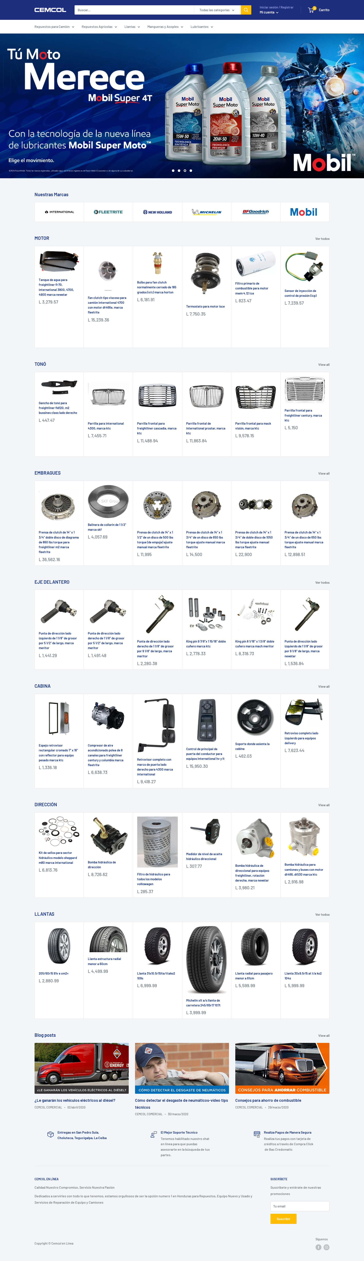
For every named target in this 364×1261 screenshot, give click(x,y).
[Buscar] (246, 10)
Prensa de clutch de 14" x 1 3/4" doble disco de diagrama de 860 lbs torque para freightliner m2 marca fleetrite (59, 541)
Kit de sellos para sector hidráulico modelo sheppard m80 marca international (58, 857)
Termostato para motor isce (205, 306)
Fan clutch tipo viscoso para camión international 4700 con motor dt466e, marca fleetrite (107, 304)
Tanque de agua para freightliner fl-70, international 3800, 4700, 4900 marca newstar (56, 286)
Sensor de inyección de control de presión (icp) (301, 292)
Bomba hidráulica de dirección (102, 864)
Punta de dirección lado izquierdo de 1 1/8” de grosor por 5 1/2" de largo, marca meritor (58, 640)
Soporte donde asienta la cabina (252, 745)
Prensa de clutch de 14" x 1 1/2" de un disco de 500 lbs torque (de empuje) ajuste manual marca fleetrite (155, 539)
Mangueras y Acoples (163, 26)
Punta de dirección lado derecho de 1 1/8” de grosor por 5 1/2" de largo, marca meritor (106, 640)
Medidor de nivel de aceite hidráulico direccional (204, 856)
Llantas (129, 26)
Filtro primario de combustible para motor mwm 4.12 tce (251, 288)
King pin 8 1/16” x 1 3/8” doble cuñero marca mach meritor (254, 643)
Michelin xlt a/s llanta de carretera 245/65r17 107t (203, 1002)
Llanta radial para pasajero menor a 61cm (254, 975)
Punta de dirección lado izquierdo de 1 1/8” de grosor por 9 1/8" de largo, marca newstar (304, 648)
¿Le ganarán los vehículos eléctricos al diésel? (75, 1099)
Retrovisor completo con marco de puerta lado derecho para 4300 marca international (155, 766)
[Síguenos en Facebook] (318, 1247)
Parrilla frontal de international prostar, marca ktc (205, 428)
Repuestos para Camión (52, 26)
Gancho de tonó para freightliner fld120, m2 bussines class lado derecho (58, 407)
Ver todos (322, 238)
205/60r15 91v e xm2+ (53, 973)
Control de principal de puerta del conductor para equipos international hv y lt (205, 753)
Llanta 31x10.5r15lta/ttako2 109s (156, 975)
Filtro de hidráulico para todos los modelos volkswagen (153, 879)
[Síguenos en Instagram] (326, 1247)
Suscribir (283, 1218)
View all (324, 364)
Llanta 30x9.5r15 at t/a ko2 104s (303, 975)
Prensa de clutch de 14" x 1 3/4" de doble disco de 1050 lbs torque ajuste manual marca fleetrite (254, 539)
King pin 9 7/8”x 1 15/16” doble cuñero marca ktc (206, 643)
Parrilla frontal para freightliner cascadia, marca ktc (157, 428)
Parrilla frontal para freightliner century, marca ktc (303, 415)
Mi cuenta (267, 12)
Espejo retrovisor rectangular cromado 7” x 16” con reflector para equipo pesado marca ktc (58, 752)
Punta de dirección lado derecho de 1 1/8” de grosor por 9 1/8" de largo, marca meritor (155, 648)
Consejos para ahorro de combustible (268, 1099)
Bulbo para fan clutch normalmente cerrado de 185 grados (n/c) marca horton (156, 287)
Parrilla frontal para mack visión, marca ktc (253, 425)
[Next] (329, 296)
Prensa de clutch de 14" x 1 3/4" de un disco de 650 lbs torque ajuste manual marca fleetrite (205, 539)
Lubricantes (200, 26)
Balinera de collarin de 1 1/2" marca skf (107, 526)
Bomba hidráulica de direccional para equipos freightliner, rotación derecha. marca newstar (252, 872)
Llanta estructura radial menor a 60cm (104, 960)
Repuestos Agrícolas (97, 26)
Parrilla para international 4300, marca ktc (106, 425)
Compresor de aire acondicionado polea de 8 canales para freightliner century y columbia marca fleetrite (105, 754)
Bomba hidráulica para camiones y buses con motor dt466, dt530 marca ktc (304, 869)
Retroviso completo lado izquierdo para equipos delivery (301, 737)
